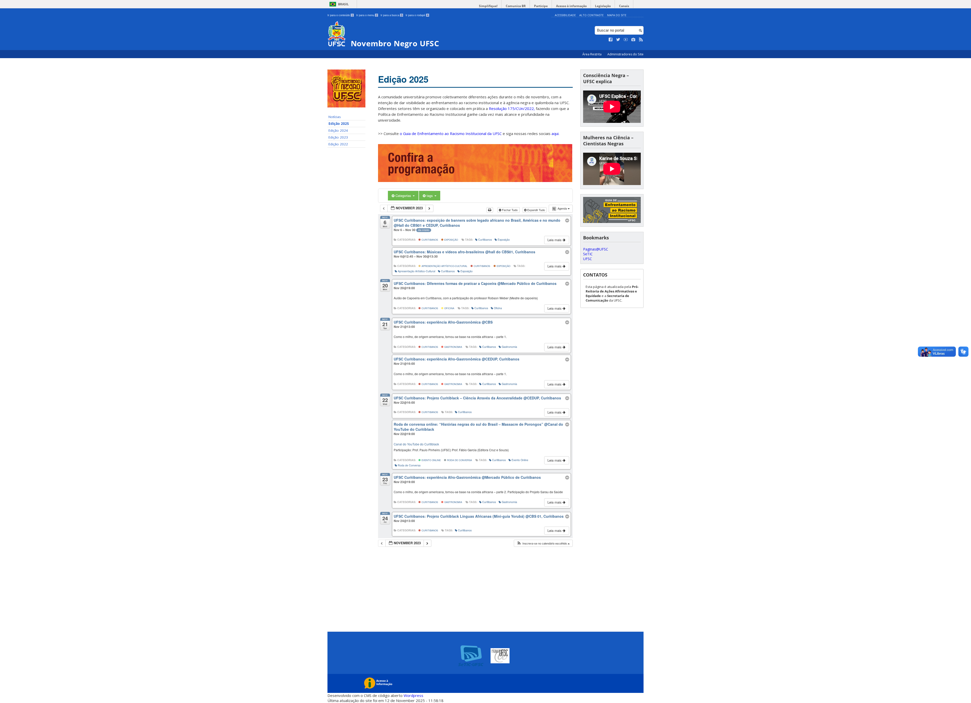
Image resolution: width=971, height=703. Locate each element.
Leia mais (555, 239)
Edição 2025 (338, 123)
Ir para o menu (366, 15)
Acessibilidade (565, 15)
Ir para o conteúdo (340, 15)
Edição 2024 (338, 130)
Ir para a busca (391, 15)
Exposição (451, 239)
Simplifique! (488, 6)
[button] (543, 543)
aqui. (555, 133)
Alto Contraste (591, 15)
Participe (541, 6)
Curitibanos (429, 239)
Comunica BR (516, 6)
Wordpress (413, 695)
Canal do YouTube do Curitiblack (416, 444)
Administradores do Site (625, 54)
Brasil (343, 4)
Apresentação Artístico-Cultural (444, 266)
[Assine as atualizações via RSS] (641, 40)
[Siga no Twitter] (618, 40)
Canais (624, 6)
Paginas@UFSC (595, 249)
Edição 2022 (338, 144)
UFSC (587, 258)
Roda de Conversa (459, 460)
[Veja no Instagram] (633, 40)
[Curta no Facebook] (611, 40)
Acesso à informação (571, 6)
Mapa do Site (616, 15)
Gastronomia (453, 347)
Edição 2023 (338, 137)
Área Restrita (592, 54)
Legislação (603, 6)
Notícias (334, 117)
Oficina (449, 308)
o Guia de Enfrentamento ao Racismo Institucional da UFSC (451, 133)
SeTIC (588, 254)
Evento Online (431, 460)
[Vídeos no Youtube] (626, 40)
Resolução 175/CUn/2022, (511, 108)
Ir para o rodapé (417, 15)
